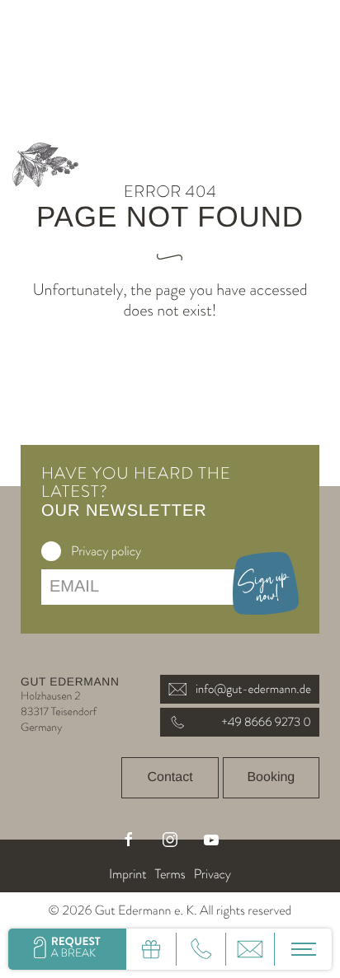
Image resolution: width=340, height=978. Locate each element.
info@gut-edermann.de (253, 689)
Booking (271, 777)
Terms (169, 874)
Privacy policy (106, 551)
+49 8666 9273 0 (266, 722)
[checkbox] (51, 551)
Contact (169, 777)
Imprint (127, 874)
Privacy (212, 874)
